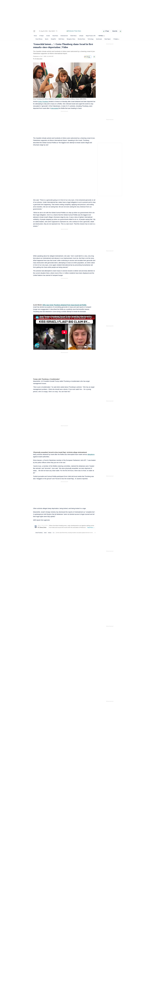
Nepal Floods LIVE (90, 35)
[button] (34, 31)
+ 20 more (100, 35)
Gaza (54, 532)
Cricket (48, 35)
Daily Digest (107, 39)
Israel (45, 532)
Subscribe (114, 31)
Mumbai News (81, 39)
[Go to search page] (37, 31)
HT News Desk (38, 58)
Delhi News (61, 39)
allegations (91, 454)
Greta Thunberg (43, 101)
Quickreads (99, 39)
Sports (46, 39)
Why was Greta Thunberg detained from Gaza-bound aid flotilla (64, 305)
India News (55, 35)
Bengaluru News (71, 39)
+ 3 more (115, 39)
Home (35, 35)
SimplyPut (53, 39)
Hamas (49, 532)
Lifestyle (81, 35)
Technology (90, 39)
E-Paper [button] (107, 31)
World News (73, 35)
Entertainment (64, 35)
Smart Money (39, 39)
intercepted (55, 108)
